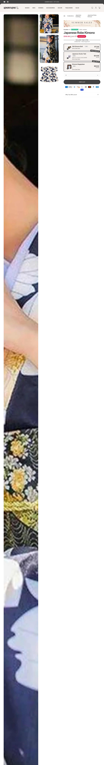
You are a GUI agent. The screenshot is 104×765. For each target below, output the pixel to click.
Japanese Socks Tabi (79, 54)
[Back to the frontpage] (64, 16)
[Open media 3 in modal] (49, 49)
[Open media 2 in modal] (49, 23)
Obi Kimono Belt (77, 46)
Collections (70, 16)
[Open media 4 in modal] (49, 73)
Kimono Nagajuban (78, 64)
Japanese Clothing (78, 15)
